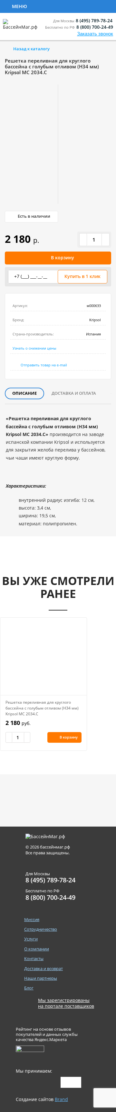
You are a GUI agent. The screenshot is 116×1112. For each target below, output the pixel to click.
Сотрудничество (55, 6)
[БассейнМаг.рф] (21, 27)
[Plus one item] (105, 239)
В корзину (62, 257)
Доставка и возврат (43, 968)
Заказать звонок (95, 33)
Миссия (31, 919)
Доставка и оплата (74, 393)
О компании (36, 949)
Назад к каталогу (31, 49)
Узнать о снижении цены (34, 348)
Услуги (31, 939)
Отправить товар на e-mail (44, 364)
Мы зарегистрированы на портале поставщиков (66, 1003)
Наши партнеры (40, 978)
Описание (24, 393)
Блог (29, 988)
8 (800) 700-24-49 (94, 27)
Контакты (34, 958)
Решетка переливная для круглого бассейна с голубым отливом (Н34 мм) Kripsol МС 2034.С (42, 708)
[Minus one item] (83, 239)
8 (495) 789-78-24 (94, 20)
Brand (61, 1099)
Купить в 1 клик (82, 276)
